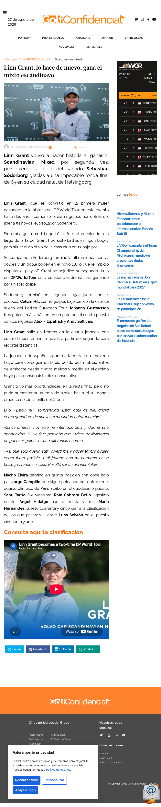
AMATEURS (83, 37)
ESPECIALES (94, 46)
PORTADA (24, 37)
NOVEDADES (67, 46)
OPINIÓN (107, 37)
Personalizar (54, 780)
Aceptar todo (25, 790)
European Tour (15, 59)
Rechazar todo (26, 780)
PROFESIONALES (53, 37)
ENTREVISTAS (134, 37)
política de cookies (58, 769)
